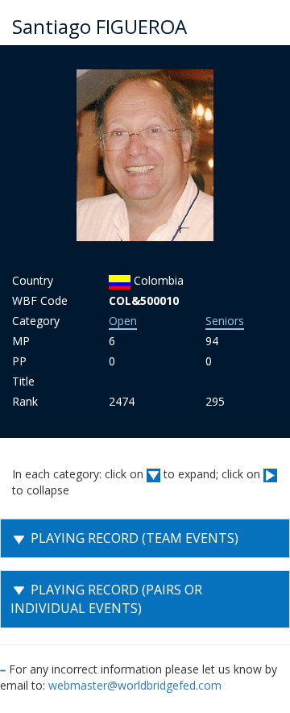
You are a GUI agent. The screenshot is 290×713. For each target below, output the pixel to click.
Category (36, 320)
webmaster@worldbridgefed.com (135, 685)
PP (19, 361)
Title (23, 381)
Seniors (224, 320)
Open (123, 320)
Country (32, 280)
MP (21, 340)
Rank (25, 401)
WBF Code (40, 300)
